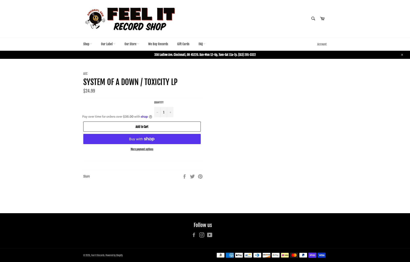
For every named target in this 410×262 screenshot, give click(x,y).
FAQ (201, 44)
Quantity (159, 102)
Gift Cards (183, 44)
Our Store (130, 44)
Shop (86, 44)
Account (322, 44)
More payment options (142, 149)
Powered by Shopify (114, 255)
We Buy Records (158, 44)
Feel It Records (97, 255)
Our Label (107, 44)
